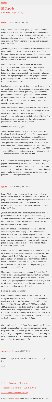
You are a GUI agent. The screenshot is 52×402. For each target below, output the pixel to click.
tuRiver (4, 3)
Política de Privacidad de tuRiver (14, 393)
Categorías (12, 383)
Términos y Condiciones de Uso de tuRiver (18, 388)
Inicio (3, 383)
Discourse (15, 398)
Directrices (23, 383)
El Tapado (8, 8)
